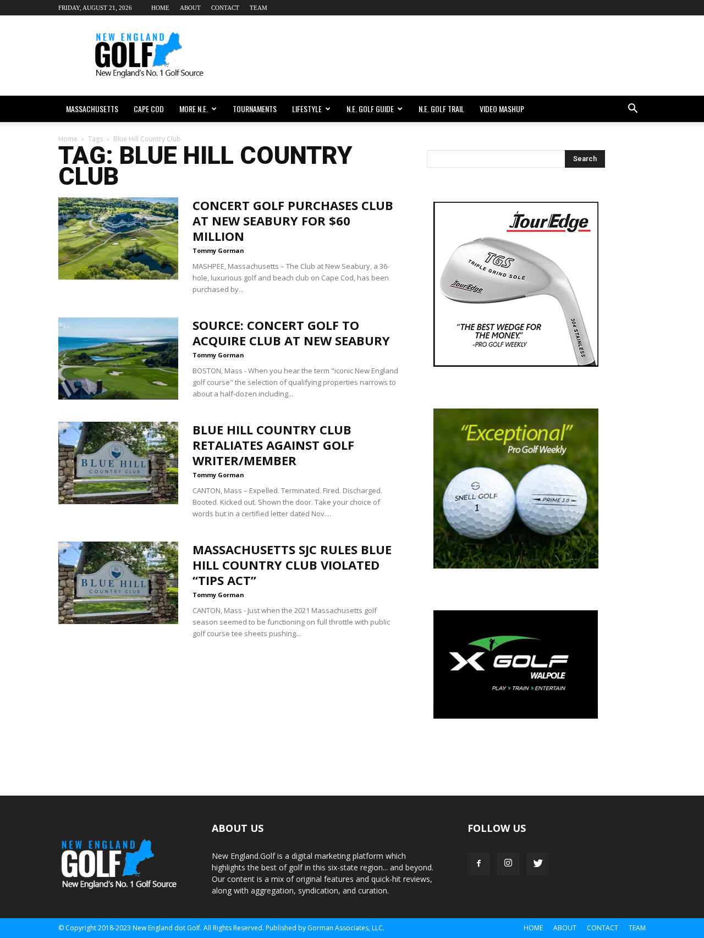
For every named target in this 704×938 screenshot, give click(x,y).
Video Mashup (502, 108)
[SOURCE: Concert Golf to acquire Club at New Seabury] (118, 358)
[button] (632, 109)
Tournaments (255, 108)
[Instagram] (508, 864)
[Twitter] (538, 864)
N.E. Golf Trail (441, 108)
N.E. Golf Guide (370, 108)
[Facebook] (479, 864)
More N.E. (193, 108)
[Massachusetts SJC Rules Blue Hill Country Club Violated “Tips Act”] (118, 583)
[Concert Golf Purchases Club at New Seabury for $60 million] (118, 238)
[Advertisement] (445, 55)
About (190, 7)
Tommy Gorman (218, 250)
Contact (225, 7)
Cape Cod (149, 108)
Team (258, 7)
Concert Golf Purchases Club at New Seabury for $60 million (293, 220)
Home (160, 7)
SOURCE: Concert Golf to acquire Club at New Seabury (291, 333)
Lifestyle (307, 108)
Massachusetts (92, 108)
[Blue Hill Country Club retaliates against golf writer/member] (118, 463)
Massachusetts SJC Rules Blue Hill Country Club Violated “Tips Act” (292, 564)
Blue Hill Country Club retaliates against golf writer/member (273, 444)
